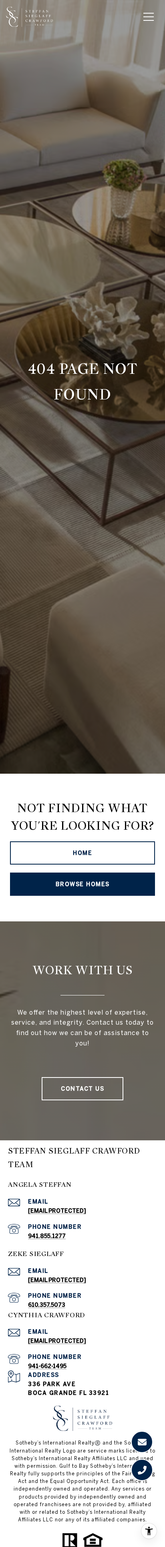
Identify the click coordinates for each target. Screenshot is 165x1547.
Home (82, 853)
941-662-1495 (47, 1366)
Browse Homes (83, 884)
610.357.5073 (46, 1305)
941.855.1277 (47, 1236)
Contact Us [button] (82, 1089)
